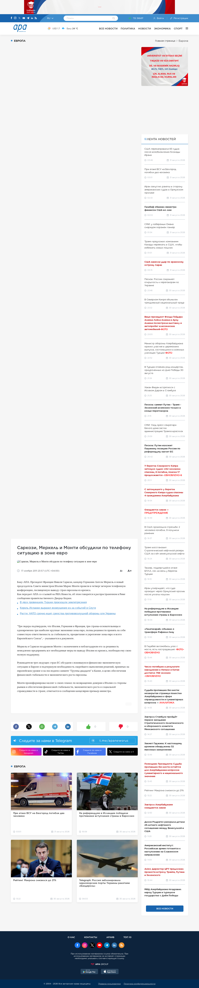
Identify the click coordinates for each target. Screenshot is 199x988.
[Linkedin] (32, 18)
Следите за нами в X (123, 752)
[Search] (114, 18)
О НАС (71, 937)
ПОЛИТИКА (128, 28)
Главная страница (165, 41)
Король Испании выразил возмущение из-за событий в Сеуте (58, 607)
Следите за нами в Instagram (28, 751)
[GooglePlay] (89, 972)
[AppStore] (110, 972)
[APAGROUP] (99, 964)
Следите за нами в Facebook (92, 751)
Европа (183, 40)
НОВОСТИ (144, 28)
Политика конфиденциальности (139, 984)
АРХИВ (110, 937)
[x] (92, 945)
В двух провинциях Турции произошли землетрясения (53, 602)
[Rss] (36, 18)
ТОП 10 (127, 937)
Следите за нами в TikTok (60, 751)
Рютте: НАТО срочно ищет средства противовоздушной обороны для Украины (68, 613)
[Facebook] (11, 18)
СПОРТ (178, 28)
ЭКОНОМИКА (162, 28)
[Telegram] (28, 18)
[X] (19, 18)
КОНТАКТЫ (90, 937)
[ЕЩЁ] (185, 28)
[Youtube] (24, 18)
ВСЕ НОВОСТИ (108, 28)
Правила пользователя (109, 984)
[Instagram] (15, 18)
